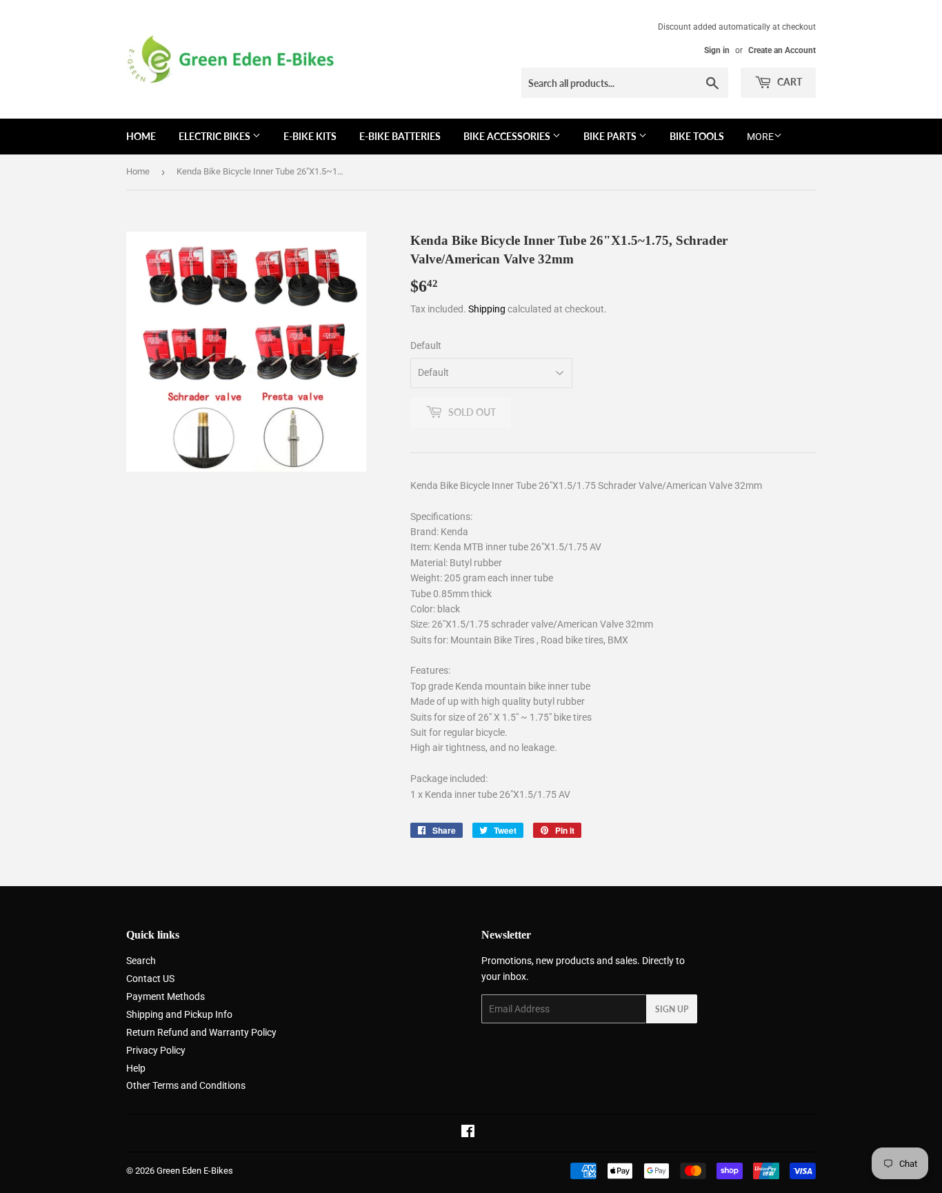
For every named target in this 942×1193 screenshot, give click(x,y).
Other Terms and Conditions (185, 1085)
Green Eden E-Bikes (195, 1170)
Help (136, 1068)
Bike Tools (697, 136)
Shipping (486, 308)
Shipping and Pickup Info (179, 1014)
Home (141, 136)
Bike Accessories (507, 136)
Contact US (150, 978)
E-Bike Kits (310, 136)
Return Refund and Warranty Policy (201, 1032)
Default (425, 345)
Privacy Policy (156, 1050)
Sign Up (671, 1009)
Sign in (717, 50)
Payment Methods (165, 996)
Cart (788, 82)
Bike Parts (611, 136)
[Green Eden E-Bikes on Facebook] (468, 1133)
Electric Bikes (215, 136)
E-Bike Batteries (400, 136)
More (760, 136)
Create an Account (782, 50)
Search (141, 960)
